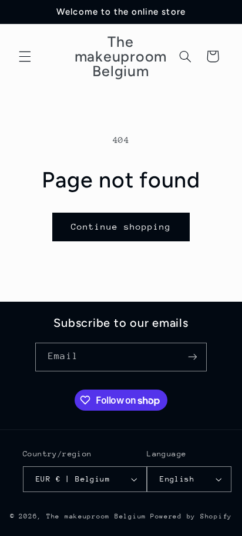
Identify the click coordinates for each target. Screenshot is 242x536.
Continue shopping (121, 226)
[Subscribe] (192, 357)
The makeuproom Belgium (96, 516)
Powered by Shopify (191, 516)
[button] (24, 56)
